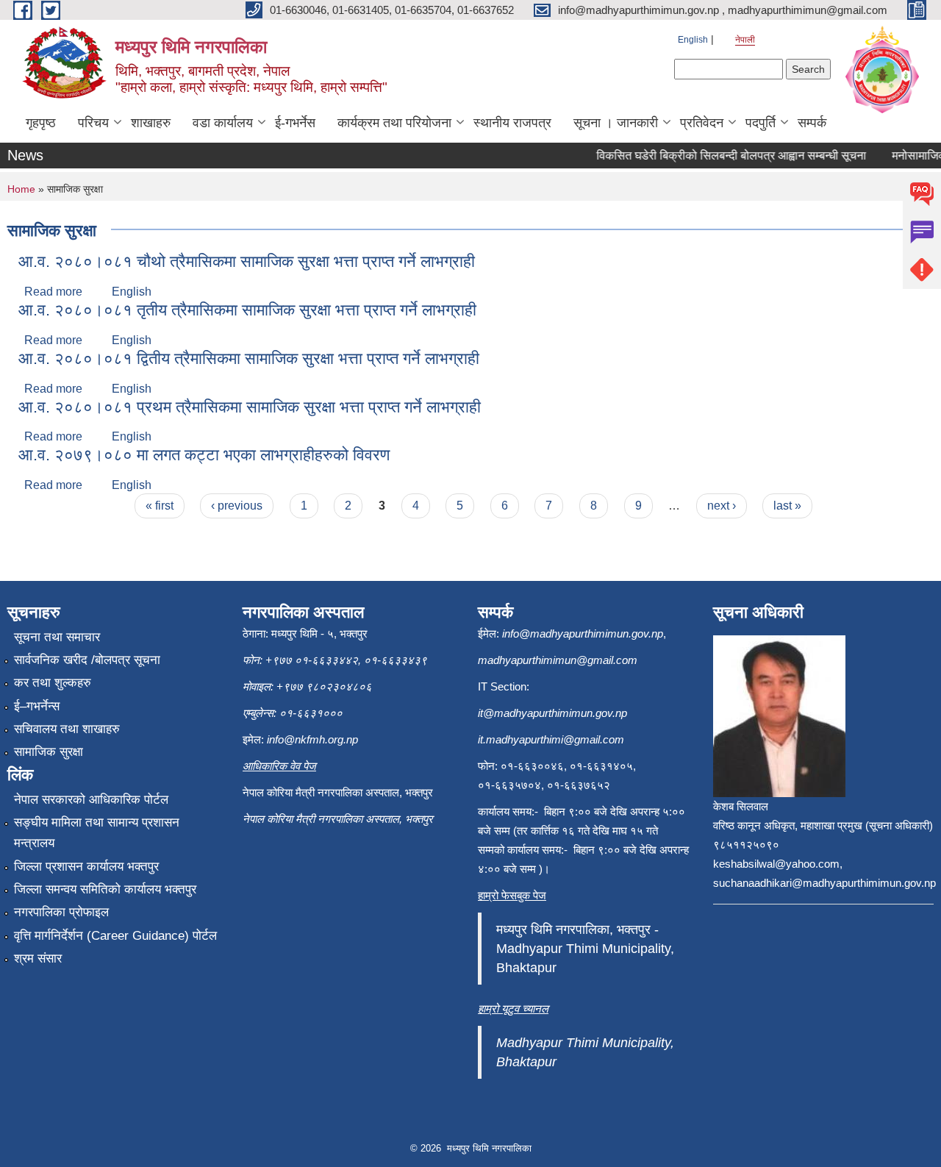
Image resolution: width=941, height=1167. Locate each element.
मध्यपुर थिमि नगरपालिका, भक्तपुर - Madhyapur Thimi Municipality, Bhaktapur (585, 948)
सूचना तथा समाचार (57, 637)
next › (721, 505)
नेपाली (745, 40)
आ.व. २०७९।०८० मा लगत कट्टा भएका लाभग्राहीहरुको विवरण (204, 455)
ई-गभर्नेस (295, 122)
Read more (53, 291)
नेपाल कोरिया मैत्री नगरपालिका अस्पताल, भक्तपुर (338, 819)
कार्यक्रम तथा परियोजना (394, 122)
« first (159, 505)
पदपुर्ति (760, 122)
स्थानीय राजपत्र (512, 122)
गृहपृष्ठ (41, 122)
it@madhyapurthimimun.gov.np (552, 713)
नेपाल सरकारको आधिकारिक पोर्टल (91, 800)
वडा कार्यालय (223, 122)
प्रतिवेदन (701, 122)
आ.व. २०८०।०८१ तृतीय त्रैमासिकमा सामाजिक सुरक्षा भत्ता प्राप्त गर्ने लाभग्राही (247, 310)
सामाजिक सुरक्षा (48, 752)
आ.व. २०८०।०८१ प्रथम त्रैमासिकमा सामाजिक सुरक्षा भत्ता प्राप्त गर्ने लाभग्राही (249, 407)
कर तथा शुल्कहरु (52, 683)
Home (21, 189)
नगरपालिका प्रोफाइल (61, 912)
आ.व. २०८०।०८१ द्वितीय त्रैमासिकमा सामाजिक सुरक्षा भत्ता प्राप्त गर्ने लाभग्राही (248, 358)
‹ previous (236, 505)
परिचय (93, 122)
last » (787, 505)
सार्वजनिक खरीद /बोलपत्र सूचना (87, 660)
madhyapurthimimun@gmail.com (557, 660)
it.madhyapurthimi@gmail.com (551, 739)
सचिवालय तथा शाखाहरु (67, 729)
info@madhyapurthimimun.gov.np (582, 633)
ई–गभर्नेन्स (37, 706)
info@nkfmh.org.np (312, 739)
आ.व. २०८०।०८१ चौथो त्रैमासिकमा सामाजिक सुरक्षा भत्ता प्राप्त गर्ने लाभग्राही (246, 261)
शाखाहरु (151, 122)
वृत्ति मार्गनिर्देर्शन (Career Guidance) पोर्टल (115, 936)
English (693, 40)
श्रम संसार (38, 959)
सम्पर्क (812, 122)
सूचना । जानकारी (615, 122)
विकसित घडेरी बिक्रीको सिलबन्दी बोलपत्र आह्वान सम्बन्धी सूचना (721, 155)
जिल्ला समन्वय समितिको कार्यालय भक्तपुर (105, 889)
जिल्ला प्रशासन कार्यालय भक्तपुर (86, 867)
